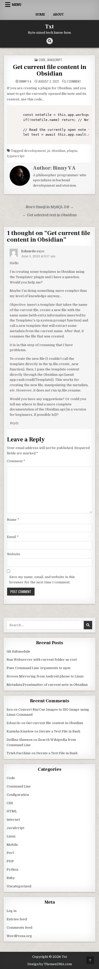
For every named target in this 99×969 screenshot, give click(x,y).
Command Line (19, 786)
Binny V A (25, 81)
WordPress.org (19, 936)
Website (13, 554)
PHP (10, 861)
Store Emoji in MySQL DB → (50, 207)
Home (40, 14)
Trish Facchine (19, 753)
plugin (72, 151)
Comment (16, 461)
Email (13, 537)
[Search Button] (49, 41)
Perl (10, 853)
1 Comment (74, 81)
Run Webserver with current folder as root (42, 659)
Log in (11, 911)
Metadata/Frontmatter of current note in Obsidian (47, 685)
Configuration (18, 795)
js (48, 151)
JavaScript (54, 60)
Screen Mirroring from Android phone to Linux (45, 676)
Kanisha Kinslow (20, 731)
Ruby (11, 878)
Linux (11, 836)
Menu (16, 5)
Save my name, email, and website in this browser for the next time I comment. (42, 579)
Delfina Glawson (19, 740)
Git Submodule (18, 651)
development (35, 151)
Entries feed (17, 919)
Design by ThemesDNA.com (49, 964)
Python (12, 869)
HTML (12, 811)
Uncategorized (19, 886)
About (58, 14)
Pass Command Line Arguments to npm (38, 668)
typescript (15, 156)
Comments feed (19, 927)
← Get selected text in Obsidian (50, 215)
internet (13, 819)
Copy (86, 109)
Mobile (12, 845)
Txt (49, 26)
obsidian (58, 151)
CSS (10, 803)
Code (42, 60)
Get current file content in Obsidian (49, 70)
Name (13, 520)
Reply (14, 423)
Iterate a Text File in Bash (59, 731)
